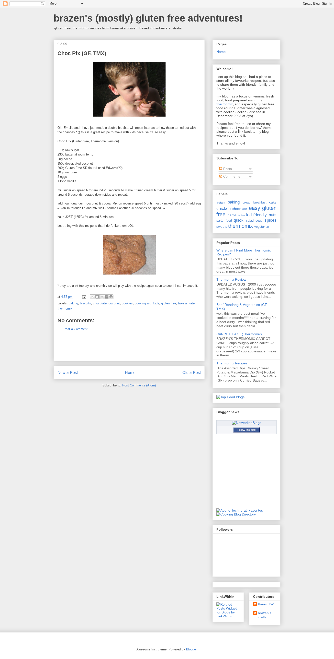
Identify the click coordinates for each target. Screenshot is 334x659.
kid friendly (256, 215)
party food (224, 220)
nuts (273, 215)
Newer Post (67, 373)
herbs (232, 215)
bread (246, 202)
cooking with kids (147, 303)
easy (254, 208)
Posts (227, 169)
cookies (127, 303)
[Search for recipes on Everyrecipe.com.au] (230, 397)
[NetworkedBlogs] (246, 423)
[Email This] (92, 296)
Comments (231, 176)
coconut (114, 303)
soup (259, 220)
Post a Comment (76, 329)
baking (73, 303)
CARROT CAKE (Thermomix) (239, 334)
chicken (223, 208)
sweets (221, 226)
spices (271, 220)
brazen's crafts (264, 615)
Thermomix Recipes (231, 363)
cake (273, 202)
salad (250, 220)
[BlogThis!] (97, 296)
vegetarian (261, 226)
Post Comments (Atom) (139, 385)
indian (241, 215)
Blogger (191, 649)
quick (239, 220)
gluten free (168, 303)
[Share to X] (101, 296)
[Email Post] (83, 297)
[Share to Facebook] (106, 296)
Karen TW (266, 604)
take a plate (186, 303)
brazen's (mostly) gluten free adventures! (148, 18)
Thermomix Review (231, 279)
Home (130, 373)
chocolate (100, 303)
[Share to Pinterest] (111, 296)
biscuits (85, 303)
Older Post (191, 373)
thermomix (64, 308)
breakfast (260, 202)
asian (220, 202)
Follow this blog (246, 429)
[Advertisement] (129, 350)
